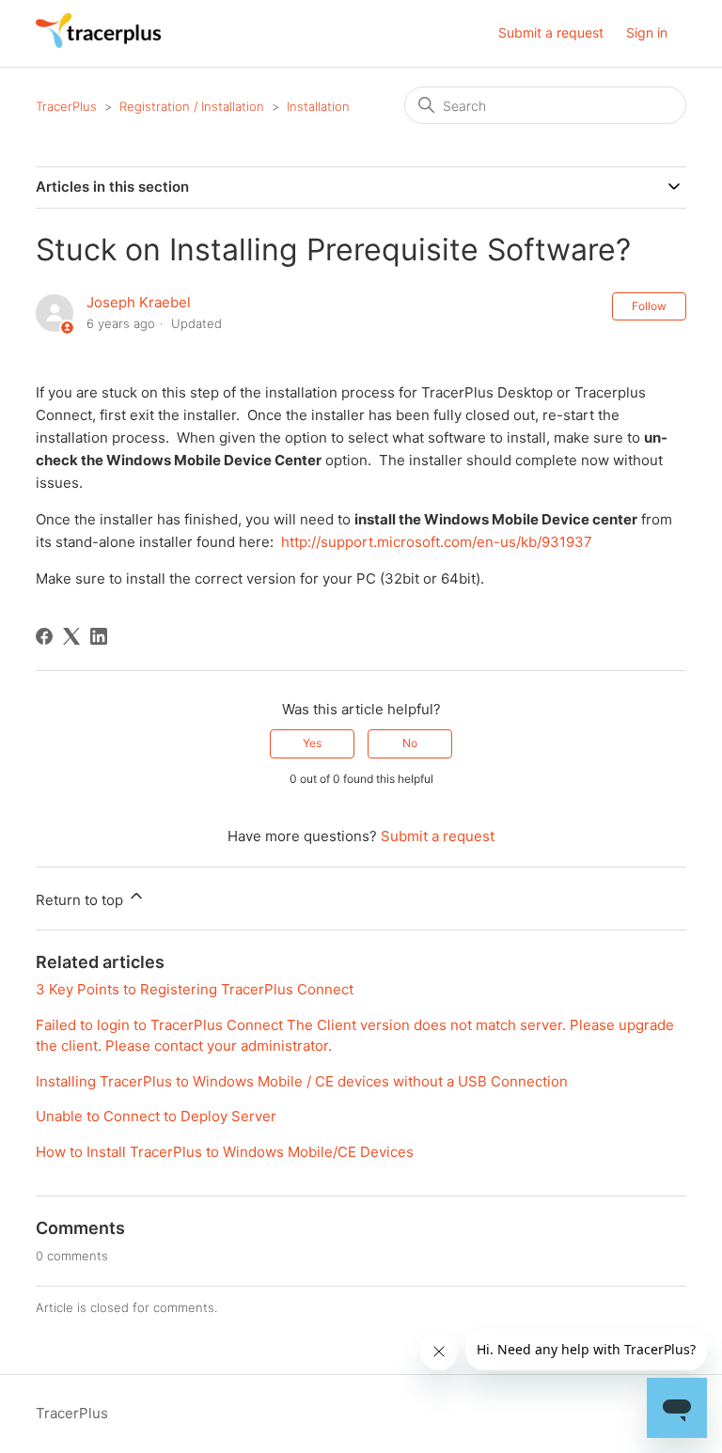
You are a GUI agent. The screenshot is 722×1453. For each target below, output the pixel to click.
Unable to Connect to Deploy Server (156, 1116)
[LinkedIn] (98, 636)
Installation (318, 106)
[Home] (98, 43)
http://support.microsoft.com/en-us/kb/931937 (436, 542)
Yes (312, 743)
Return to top (81, 900)
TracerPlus (66, 106)
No (409, 743)
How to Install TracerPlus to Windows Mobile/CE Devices (225, 1152)
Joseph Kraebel (138, 302)
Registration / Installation (191, 106)
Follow (649, 306)
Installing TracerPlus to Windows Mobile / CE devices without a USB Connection (302, 1081)
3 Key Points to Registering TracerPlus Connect (194, 989)
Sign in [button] (646, 32)
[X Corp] (71, 636)
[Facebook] (44, 636)
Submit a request (551, 32)
